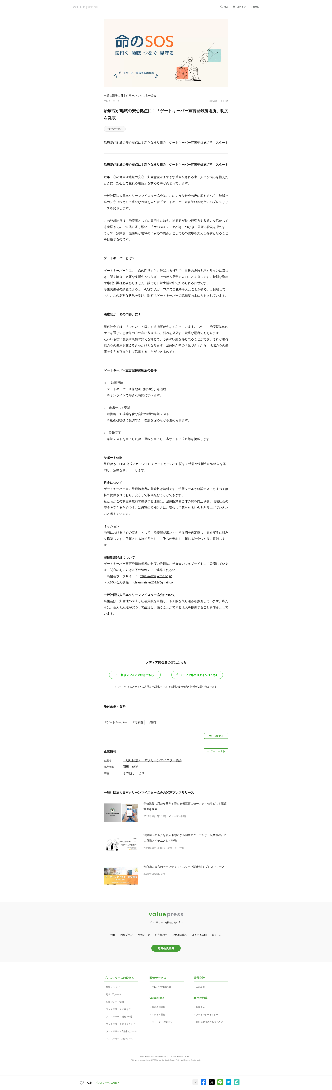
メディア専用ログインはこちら (199, 675)
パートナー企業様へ (162, 1022)
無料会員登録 (166, 948)
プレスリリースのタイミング (120, 1024)
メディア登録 (158, 1014)
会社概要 (200, 987)
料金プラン (127, 934)
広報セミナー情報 (115, 1002)
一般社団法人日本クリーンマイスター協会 (130, 95)
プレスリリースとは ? (107, 1082)
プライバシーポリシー (207, 1014)
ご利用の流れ (179, 934)
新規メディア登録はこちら (137, 675)
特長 (112, 934)
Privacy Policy (175, 1060)
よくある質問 (199, 934)
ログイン (241, 7)
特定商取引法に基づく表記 (209, 1022)
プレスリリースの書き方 (118, 1009)
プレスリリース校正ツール (119, 1039)
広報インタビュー (115, 987)
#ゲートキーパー (116, 722)
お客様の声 (161, 934)
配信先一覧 (144, 934)
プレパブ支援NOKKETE (164, 987)
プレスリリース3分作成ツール (121, 1031)
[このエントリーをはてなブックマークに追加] (228, 1084)
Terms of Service (190, 1060)
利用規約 (200, 1007)
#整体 (153, 722)
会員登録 (254, 7)
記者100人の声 (113, 994)
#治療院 (138, 722)
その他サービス (115, 129)
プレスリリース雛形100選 (119, 1016)
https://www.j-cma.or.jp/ (156, 576)
